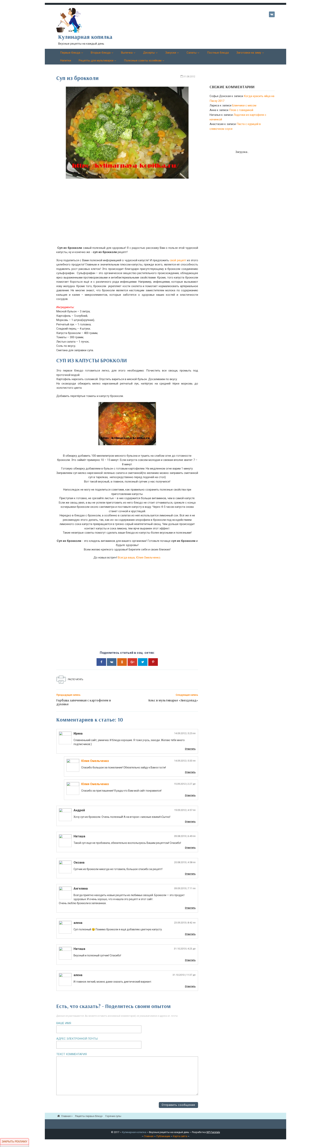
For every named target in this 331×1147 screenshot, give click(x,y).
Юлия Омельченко (95, 761)
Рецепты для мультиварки (96, 60)
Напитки (65, 60)
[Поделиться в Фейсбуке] (101, 662)
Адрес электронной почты (77, 1038)
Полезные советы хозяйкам (142, 60)
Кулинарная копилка (134, 1132)
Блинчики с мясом (244, 105)
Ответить (190, 749)
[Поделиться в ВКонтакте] (111, 662)
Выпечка (127, 52)
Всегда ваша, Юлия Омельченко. (139, 557)
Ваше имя (63, 1023)
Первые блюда (70, 52)
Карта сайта (180, 1136)
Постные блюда (218, 52)
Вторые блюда (101, 52)
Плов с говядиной (241, 110)
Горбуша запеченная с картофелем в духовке (83, 702)
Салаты (192, 52)
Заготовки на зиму (248, 52)
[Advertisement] (127, 215)
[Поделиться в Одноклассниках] (122, 662)
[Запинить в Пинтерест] (153, 662)
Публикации (163, 1136)
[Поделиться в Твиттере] (142, 662)
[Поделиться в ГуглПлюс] (132, 662)
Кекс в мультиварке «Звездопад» (173, 700)
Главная (148, 1136)
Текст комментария (71, 1054)
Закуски (170, 52)
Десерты (149, 52)
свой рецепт (178, 260)
